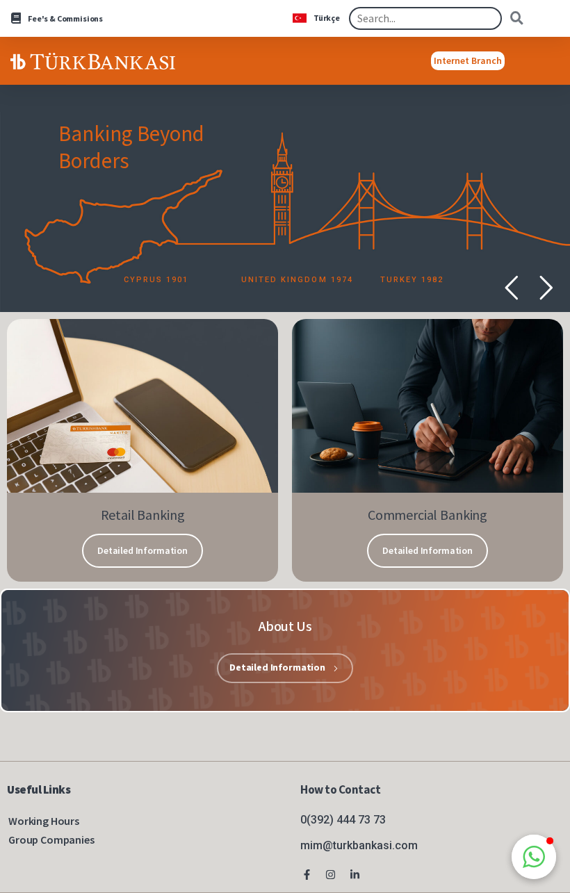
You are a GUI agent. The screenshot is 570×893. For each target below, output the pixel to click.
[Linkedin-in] (355, 875)
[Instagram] (330, 875)
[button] (534, 857)
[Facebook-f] (306, 875)
